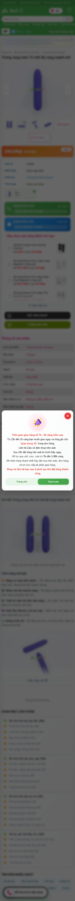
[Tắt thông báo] (67, 416)
